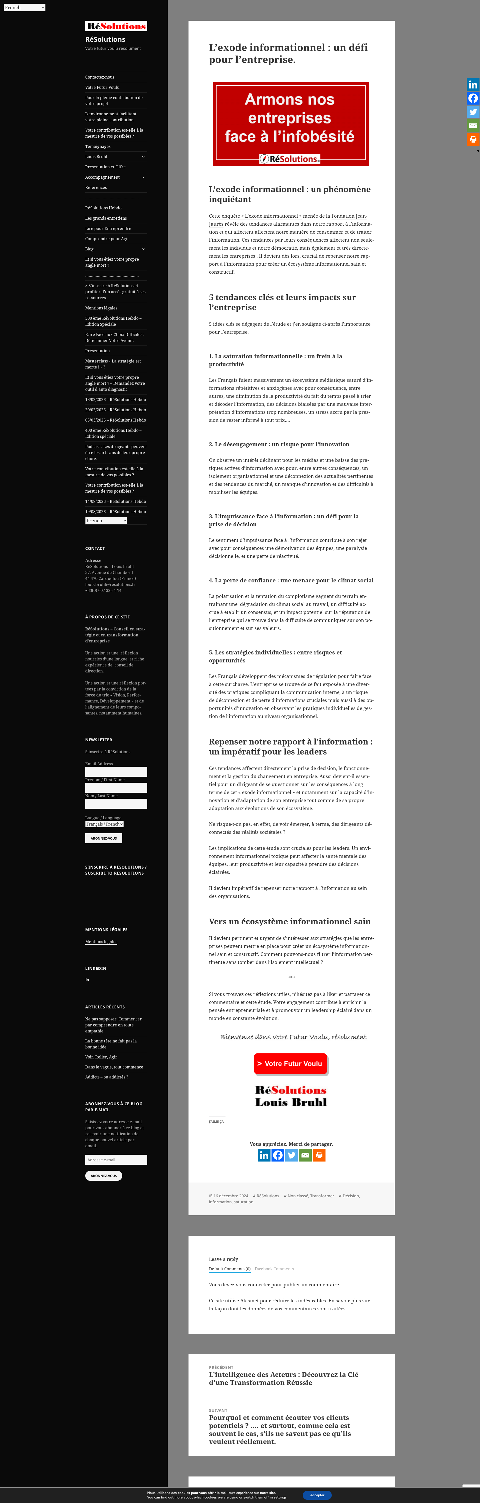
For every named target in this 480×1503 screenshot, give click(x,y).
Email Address (99, 764)
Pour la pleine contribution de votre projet (114, 100)
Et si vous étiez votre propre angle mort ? (112, 262)
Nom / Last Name (101, 796)
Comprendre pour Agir (107, 238)
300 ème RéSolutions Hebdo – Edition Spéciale (113, 321)
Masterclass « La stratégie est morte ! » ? (113, 364)
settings (280, 1497)
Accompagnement (102, 177)
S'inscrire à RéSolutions (107, 752)
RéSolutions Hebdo (103, 208)
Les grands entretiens (106, 218)
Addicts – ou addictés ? (106, 1077)
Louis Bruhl (96, 156)
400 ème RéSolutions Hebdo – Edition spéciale (113, 433)
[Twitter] (291, 1155)
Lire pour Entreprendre (108, 228)
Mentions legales (101, 941)
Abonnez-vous (104, 1176)
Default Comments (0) (230, 1269)
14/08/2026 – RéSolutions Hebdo (115, 501)
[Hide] (478, 151)
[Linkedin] (264, 1155)
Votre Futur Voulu (102, 87)
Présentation (97, 350)
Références (96, 187)
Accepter (317, 1495)
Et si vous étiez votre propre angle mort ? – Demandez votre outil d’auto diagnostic (115, 383)
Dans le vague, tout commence (114, 1067)
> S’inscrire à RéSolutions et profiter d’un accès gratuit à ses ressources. (115, 291)
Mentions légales (101, 308)
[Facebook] (278, 1155)
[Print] (319, 1155)
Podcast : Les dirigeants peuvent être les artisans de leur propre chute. (116, 452)
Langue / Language (103, 818)
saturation (244, 1202)
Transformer (322, 1196)
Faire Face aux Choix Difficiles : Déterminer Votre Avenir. (114, 337)
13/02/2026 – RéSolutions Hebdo (115, 399)
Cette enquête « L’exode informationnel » (255, 216)
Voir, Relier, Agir (101, 1057)
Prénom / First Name (105, 780)
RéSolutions (105, 39)
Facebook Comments (274, 1269)
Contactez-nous (99, 77)
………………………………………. (112, 197)
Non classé (298, 1196)
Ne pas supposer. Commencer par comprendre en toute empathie (113, 1025)
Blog (89, 249)
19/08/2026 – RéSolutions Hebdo (115, 511)
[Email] (305, 1155)
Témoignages (97, 146)
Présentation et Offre (105, 167)
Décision (351, 1196)
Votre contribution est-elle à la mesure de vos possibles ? (114, 133)
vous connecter (253, 1284)
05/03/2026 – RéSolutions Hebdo (115, 420)
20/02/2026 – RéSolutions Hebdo (115, 410)
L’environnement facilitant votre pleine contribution (110, 117)
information (220, 1202)
